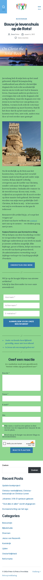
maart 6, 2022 (30, 34)
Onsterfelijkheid (9, 553)
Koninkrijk (21, 19)
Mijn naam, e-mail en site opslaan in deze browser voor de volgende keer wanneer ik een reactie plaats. (22, 428)
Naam (5, 394)
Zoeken (5, 465)
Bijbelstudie (7, 528)
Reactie (6, 373)
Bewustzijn (7, 523)
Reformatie (7, 559)
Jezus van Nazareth (11, 538)
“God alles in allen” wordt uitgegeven (18, 504)
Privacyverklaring (9, 575)
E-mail (5, 405)
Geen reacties (23, 38)
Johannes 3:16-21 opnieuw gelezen (17, 499)
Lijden (4, 548)
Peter (17, 34)
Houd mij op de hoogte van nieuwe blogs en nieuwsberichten (21, 436)
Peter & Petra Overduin (18, 571)
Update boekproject (11, 485)
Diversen (6, 533)
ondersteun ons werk (21, 265)
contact (33, 220)
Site (3, 415)
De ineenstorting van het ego (15, 509)
